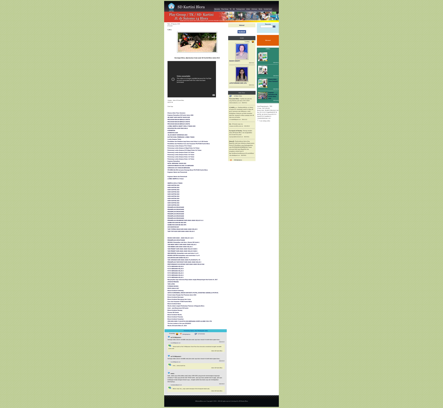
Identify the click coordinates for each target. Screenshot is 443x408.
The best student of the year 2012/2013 (179, 323)
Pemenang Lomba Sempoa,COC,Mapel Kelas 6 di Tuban (184, 150)
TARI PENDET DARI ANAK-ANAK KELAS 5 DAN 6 (182, 249)
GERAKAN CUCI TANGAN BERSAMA (179, 167)
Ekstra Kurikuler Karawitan (176, 319)
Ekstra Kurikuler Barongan (176, 297)
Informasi (254, 9)
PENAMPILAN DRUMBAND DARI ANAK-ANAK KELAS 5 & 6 (185, 220)
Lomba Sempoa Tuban (174, 139)
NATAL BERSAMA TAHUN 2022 (177, 163)
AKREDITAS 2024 (173, 132)
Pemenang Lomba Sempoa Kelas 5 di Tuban (181, 152)
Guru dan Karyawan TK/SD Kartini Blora (180, 301)
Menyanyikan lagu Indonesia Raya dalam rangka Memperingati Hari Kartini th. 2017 (193, 279)
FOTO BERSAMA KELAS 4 (176, 271)
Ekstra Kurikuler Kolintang (176, 290)
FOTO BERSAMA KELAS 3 (176, 273)
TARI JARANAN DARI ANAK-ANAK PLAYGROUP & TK (184, 260)
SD (234, 9)
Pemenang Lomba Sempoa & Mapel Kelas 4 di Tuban (183, 148)
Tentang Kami (240, 9)
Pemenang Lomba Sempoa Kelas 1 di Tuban (181, 159)
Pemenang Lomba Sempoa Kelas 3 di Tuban (181, 154)
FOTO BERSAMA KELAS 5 (176, 268)
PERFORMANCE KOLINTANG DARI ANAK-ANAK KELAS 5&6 (186, 264)
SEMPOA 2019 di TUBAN (175, 183)
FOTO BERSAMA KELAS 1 (176, 277)
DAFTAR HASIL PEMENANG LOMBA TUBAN (181, 137)
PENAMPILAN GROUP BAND (176, 240)
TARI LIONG (171, 284)
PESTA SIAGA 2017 (173, 288)
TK (230, 9)
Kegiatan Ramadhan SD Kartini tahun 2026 (180, 115)
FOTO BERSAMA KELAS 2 (176, 275)
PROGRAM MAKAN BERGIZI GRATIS (179, 119)
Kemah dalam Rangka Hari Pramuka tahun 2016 (182, 295)
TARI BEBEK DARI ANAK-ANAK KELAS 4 (180, 246)
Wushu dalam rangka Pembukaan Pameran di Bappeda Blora (186, 306)
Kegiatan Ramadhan (174, 161)
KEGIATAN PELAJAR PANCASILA (178, 128)
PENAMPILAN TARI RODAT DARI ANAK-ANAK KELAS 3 (184, 262)
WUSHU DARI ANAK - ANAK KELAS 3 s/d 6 (180, 238)
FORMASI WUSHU (173, 286)
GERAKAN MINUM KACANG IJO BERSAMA (181, 165)
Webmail (241, 25)
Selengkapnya (186, 334)
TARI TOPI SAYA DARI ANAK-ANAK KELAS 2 (181, 231)
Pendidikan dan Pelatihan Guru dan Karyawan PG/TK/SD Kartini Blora (189, 143)
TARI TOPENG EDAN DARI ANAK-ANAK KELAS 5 (182, 229)
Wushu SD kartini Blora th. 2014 (177, 325)
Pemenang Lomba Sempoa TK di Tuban (180, 146)
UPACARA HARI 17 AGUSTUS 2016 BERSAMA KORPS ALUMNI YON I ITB (190, 321)
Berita (260, 9)
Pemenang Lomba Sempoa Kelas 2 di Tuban (181, 157)
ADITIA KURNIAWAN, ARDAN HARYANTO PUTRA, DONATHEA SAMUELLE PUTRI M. (193, 292)
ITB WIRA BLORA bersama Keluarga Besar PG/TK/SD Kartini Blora (188, 170)
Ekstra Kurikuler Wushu (175, 314)
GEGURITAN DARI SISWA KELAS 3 (178, 257)
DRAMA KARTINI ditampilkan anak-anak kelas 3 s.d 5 (184, 255)
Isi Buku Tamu (238, 96)
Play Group (224, 9)
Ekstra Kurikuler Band (174, 303)
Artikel (248, 9)
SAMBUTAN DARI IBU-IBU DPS (177, 222)
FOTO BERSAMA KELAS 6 (176, 266)
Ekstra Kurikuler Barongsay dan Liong (179, 299)
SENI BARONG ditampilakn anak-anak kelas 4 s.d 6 (183, 253)
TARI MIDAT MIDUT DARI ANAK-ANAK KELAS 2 (182, 244)
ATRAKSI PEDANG (173, 281)
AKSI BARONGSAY (173, 227)
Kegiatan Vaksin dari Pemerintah (177, 172)
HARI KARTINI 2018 (173, 185)
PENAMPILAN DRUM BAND (176, 207)
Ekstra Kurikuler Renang (175, 310)
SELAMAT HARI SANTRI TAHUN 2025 (179, 117)
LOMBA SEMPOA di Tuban (176, 178)
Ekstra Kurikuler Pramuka (175, 317)
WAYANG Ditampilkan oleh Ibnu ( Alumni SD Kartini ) (183, 242)
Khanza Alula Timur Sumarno (176, 113)
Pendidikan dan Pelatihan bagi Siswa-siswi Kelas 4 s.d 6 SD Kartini (188, 141)
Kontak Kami (268, 9)
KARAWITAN (171, 130)
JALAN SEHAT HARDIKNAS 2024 (177, 135)
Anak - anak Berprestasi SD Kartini (178, 308)
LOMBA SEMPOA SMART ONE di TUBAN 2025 (181, 126)
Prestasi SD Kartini (173, 312)
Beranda (217, 9)
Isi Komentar (201, 333)
